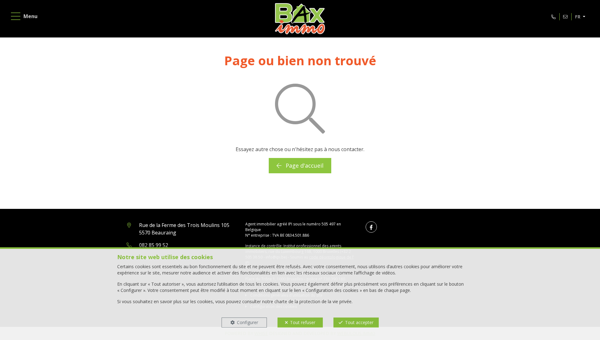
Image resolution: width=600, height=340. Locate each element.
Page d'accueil (303, 165)
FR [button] (578, 17)
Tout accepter (359, 322)
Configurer (247, 322)
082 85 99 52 (153, 245)
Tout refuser (302, 322)
